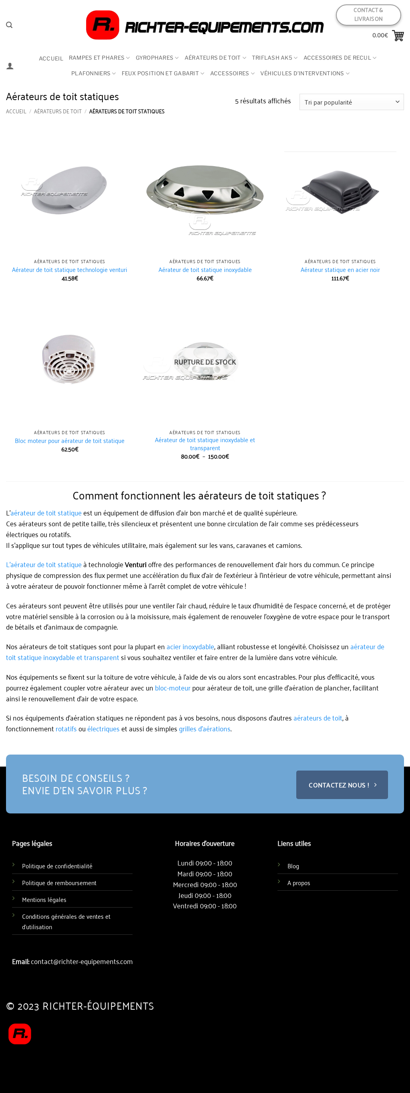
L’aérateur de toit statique (44, 564)
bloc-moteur (173, 687)
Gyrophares (155, 57)
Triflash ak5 (272, 57)
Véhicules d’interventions (302, 73)
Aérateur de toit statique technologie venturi (69, 270)
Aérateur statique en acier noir (340, 270)
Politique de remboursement (59, 882)
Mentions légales (44, 899)
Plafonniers (91, 73)
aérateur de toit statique (46, 512)
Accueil (51, 58)
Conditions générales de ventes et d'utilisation (66, 921)
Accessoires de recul (337, 57)
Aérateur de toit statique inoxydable (205, 270)
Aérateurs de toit (213, 57)
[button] (9, 25)
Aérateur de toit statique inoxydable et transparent (205, 443)
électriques (103, 728)
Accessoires (229, 73)
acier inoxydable (189, 646)
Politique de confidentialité (57, 865)
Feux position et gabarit (160, 73)
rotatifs (66, 728)
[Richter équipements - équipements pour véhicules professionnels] (205, 25)
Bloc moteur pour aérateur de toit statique (70, 441)
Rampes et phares (97, 57)
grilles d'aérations (205, 728)
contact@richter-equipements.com (82, 960)
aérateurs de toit (317, 717)
